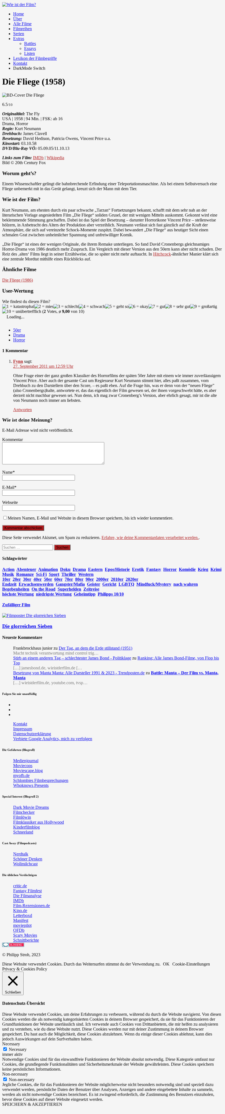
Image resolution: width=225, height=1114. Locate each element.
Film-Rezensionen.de (31, 905)
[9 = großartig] (203, 306)
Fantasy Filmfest (27, 890)
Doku (65, 569)
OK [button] (166, 964)
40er (37, 579)
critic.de (20, 885)
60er (58, 579)
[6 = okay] (138, 306)
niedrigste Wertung (54, 594)
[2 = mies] (44, 306)
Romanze (25, 574)
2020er (132, 579)
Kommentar (12, 439)
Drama (19, 335)
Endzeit (9, 584)
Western (86, 574)
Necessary (18, 1049)
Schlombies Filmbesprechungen (40, 780)
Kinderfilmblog (26, 827)
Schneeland (23, 832)
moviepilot (22, 925)
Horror (19, 340)
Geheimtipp (84, 594)
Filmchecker (24, 812)
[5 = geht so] (117, 306)
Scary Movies (25, 935)
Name (7, 472)
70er (69, 579)
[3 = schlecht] (66, 306)
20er (17, 579)
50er (17, 330)
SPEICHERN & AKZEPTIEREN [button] (32, 1104)
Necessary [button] (11, 1044)
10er (6, 579)
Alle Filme (22, 23)
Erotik (138, 569)
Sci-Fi (41, 574)
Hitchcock (162, 254)
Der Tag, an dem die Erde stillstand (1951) (95, 648)
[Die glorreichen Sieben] (34, 615)
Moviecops (22, 765)
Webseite (10, 502)
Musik (8, 574)
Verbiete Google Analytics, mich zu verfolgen (52, 738)
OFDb (18, 930)
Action (8, 569)
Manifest (20, 920)
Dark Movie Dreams (31, 807)
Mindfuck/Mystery (153, 584)
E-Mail (8, 487)
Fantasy (153, 569)
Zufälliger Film (16, 604)
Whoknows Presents (31, 785)
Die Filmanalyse (27, 895)
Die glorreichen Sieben (27, 626)
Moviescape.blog (28, 770)
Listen (29, 53)
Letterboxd (22, 915)
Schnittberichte (26, 940)
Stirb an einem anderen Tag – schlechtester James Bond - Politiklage (72, 658)
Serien (18, 33)
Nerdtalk (20, 854)
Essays (30, 48)
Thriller (68, 574)
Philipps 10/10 (111, 594)
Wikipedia (55, 157)
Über (17, 18)
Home (18, 14)
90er (90, 579)
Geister (93, 584)
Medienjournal (25, 760)
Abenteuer (26, 569)
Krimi (215, 569)
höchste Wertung (18, 594)
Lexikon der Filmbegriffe (35, 58)
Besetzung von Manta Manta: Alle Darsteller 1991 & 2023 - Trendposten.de (79, 672)
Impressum (22, 728)
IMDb (38, 157)
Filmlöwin (22, 817)
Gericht (109, 584)
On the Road (43, 589)
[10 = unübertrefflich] (21, 311)
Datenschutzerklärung (32, 733)
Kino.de (20, 910)
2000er (102, 579)
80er (79, 579)
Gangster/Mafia (70, 584)
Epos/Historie (117, 569)
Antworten (22, 409)
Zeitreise (91, 589)
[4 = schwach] (92, 306)
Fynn (18, 361)
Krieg (203, 569)
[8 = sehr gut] (177, 306)
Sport (54, 574)
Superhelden (69, 589)
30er (27, 579)
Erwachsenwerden (36, 584)
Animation (48, 569)
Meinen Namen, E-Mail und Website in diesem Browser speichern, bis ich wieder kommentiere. (90, 518)
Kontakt (20, 63)
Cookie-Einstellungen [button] (191, 964)
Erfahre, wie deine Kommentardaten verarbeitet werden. (150, 537)
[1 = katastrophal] (18, 306)
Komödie (187, 569)
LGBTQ (126, 584)
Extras (18, 38)
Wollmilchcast (25, 864)
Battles (30, 43)
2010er (117, 579)
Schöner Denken (27, 859)
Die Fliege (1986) (17, 280)
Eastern (95, 569)
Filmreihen (22, 28)
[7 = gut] (156, 306)
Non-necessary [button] (15, 1074)
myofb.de (21, 775)
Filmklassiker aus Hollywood (38, 822)
